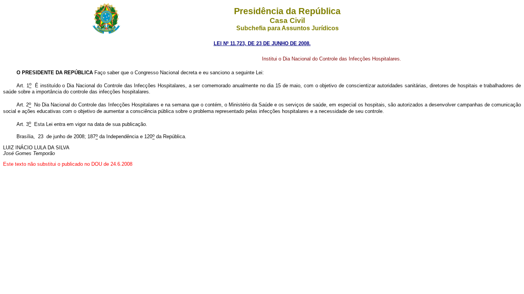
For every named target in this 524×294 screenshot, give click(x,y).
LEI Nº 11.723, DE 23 (238, 43)
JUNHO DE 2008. (290, 43)
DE (266, 43)
